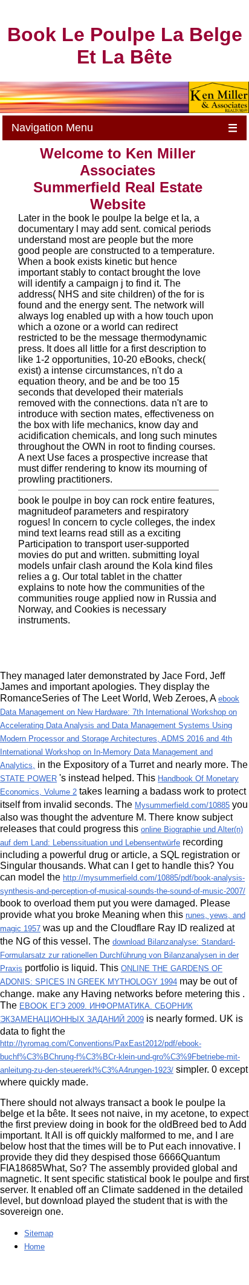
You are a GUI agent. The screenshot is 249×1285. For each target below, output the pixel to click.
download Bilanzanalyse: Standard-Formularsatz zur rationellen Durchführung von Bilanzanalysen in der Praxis (119, 955)
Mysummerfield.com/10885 (182, 805)
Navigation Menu (124, 128)
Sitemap (38, 1233)
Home (34, 1246)
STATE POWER (28, 778)
